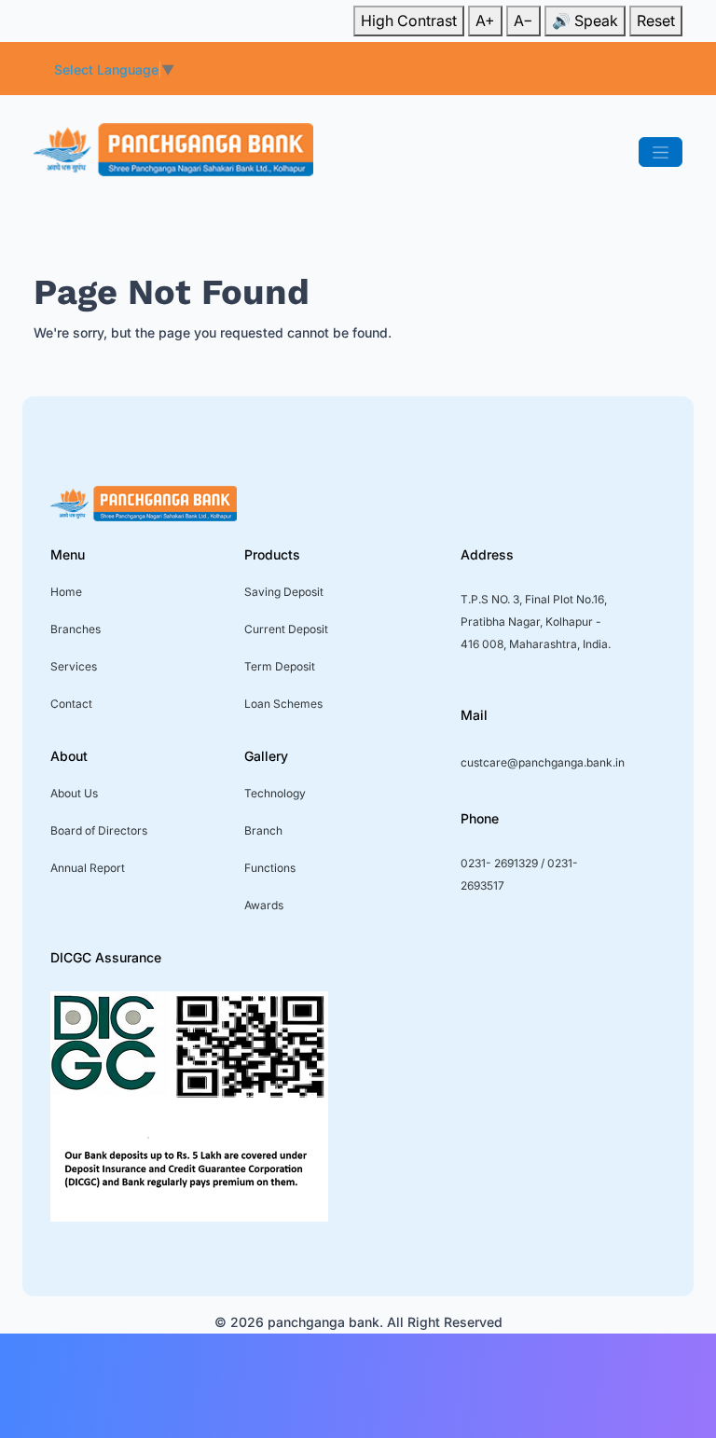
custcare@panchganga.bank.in (543, 762)
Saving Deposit (284, 592)
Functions (270, 868)
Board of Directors (98, 830)
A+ (485, 20)
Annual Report (87, 868)
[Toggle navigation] (660, 152)
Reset (656, 20)
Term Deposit (279, 666)
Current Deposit (286, 629)
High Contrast (409, 20)
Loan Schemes (283, 704)
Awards (263, 905)
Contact (71, 704)
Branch (263, 830)
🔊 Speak (585, 20)
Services (73, 666)
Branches (75, 629)
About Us (74, 793)
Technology (275, 793)
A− (523, 20)
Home (66, 592)
